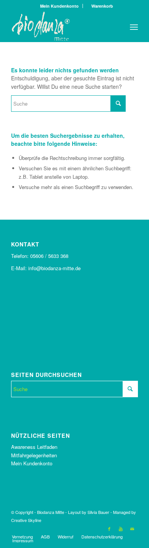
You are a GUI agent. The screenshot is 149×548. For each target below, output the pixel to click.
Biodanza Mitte (50, 512)
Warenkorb (100, 6)
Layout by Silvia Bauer (88, 512)
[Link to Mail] (132, 528)
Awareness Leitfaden (34, 446)
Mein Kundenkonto (59, 6)
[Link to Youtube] (120, 528)
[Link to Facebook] (109, 528)
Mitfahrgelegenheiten (34, 455)
